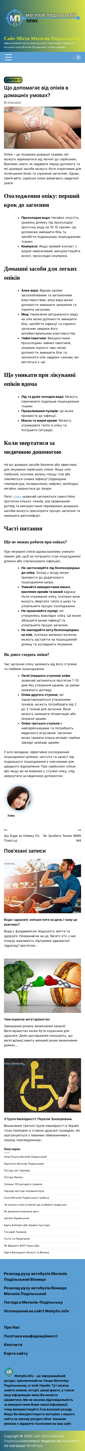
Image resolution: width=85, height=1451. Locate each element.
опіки (17, 496)
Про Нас (12, 1327)
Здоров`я (13, 80)
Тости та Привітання (17, 1238)
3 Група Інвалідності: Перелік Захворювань (38, 1119)
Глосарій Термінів (15, 1231)
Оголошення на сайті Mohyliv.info (36, 1311)
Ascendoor (70, 1441)
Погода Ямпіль (13, 1177)
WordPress (34, 1446)
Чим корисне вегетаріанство (27, 1019)
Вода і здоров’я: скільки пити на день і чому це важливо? (40, 922)
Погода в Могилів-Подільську (33, 1302)
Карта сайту (16, 1353)
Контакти (13, 1344)
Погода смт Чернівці (17, 1170)
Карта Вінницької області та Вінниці (26, 1252)
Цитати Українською (16, 1218)
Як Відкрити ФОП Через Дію (21, 1245)
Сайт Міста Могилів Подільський (42, 38)
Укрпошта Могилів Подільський (24, 1163)
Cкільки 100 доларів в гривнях (23, 1184)
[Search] (78, 57)
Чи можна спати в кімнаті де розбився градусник (35, 1204)
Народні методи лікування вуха (24, 1190)
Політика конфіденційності (31, 1336)
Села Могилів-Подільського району (26, 1197)
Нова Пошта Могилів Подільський (25, 1156)
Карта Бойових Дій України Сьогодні (27, 1225)
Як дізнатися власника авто (21, 1211)
